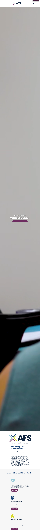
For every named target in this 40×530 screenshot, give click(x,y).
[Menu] (33, 3)
